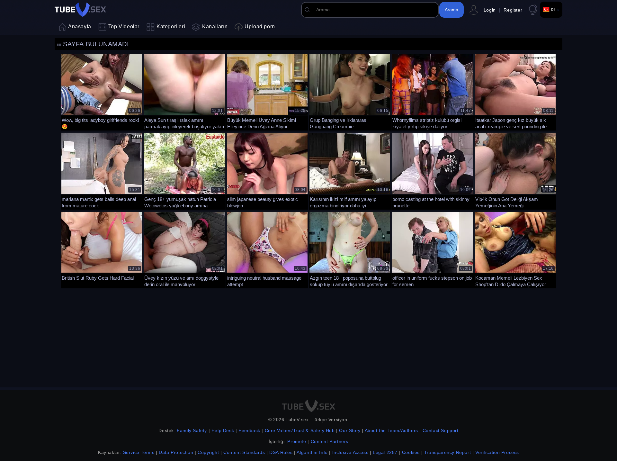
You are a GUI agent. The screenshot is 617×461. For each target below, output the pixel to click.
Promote (296, 441)
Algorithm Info (312, 452)
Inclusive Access (350, 452)
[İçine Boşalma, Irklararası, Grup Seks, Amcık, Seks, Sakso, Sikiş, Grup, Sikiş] (350, 91)
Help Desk (222, 430)
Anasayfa (79, 26)
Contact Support (441, 430)
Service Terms (139, 452)
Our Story (349, 430)
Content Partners (330, 441)
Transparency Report (447, 452)
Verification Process (497, 452)
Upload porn (260, 26)
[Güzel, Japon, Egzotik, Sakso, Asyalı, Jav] (267, 170)
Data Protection (176, 452)
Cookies (411, 452)
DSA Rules (280, 452)
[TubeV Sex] (80, 10)
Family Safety (192, 430)
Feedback (249, 430)
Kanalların (215, 26)
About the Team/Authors (391, 430)
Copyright (208, 452)
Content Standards (244, 452)
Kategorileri (170, 26)
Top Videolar (123, 26)
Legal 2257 (385, 452)
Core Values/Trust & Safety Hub (300, 430)
